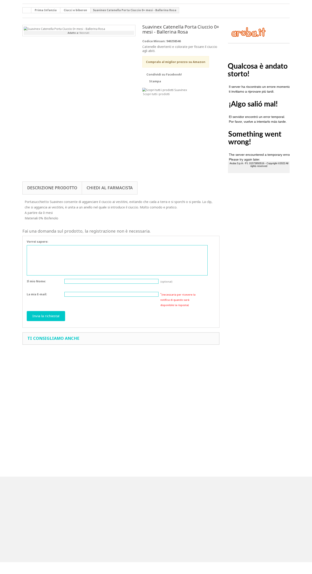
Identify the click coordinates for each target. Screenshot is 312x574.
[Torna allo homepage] (27, 10)
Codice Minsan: (154, 41)
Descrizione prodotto (52, 187)
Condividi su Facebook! (164, 74)
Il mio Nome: (36, 281)
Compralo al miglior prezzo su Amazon (175, 62)
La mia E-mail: (37, 294)
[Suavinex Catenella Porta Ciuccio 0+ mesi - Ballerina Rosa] (64, 28)
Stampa (155, 81)
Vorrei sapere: (37, 241)
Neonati (84, 32)
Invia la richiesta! (45, 316)
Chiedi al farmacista (110, 187)
